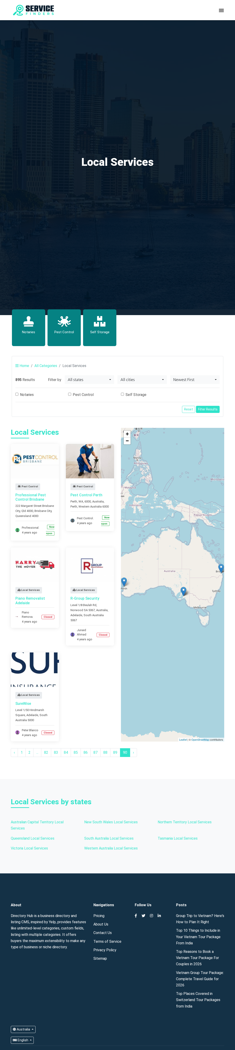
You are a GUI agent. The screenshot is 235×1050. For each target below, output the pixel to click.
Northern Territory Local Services (185, 822)
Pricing (98, 916)
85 (76, 752)
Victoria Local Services (29, 848)
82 (46, 752)
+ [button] (127, 434)
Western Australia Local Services (111, 848)
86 (86, 752)
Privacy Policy (104, 950)
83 (56, 752)
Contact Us (102, 933)
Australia (23, 1029)
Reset (188, 409)
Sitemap (100, 958)
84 (66, 752)
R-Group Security (84, 598)
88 (105, 752)
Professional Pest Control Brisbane (30, 497)
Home (24, 366)
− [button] (127, 441)
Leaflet (183, 739)
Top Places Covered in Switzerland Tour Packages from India (198, 999)
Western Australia (90, 506)
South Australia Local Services (109, 838)
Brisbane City (42, 511)
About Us (100, 924)
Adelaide (76, 615)
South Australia (94, 615)
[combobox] (89, 379)
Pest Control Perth (86, 495)
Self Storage (136, 394)
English (23, 1040)
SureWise (23, 703)
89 (115, 752)
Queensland (23, 516)
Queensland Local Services (32, 838)
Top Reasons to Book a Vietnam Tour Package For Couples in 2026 (197, 957)
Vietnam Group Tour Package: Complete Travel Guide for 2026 (200, 979)
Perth (73, 506)
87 (95, 752)
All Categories (45, 366)
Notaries (27, 394)
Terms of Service (107, 941)
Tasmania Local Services (178, 838)
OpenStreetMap (200, 739)
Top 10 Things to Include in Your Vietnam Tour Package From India (198, 936)
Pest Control (83, 394)
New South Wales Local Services (111, 822)
